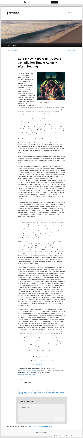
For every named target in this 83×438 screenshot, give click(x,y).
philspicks (13, 12)
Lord (35, 392)
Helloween (24, 392)
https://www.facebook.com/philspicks (29, 370)
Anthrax (51, 391)
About (14, 45)
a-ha (48, 391)
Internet (36, 391)
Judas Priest (30, 392)
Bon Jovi (55, 391)
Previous (68, 50)
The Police (21, 393)
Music (39, 391)
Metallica (38, 392)
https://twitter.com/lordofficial (43, 365)
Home (9, 45)
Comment (59, 418)
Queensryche (48, 392)
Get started (54, 2)
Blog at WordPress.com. (41, 432)
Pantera (43, 392)
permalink (39, 393)
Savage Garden (55, 392)
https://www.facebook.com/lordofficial (44, 361)
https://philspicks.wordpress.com (28, 374)
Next (74, 50)
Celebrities (31, 391)
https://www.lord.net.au (44, 357)
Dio (58, 391)
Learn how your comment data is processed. (40, 426)
